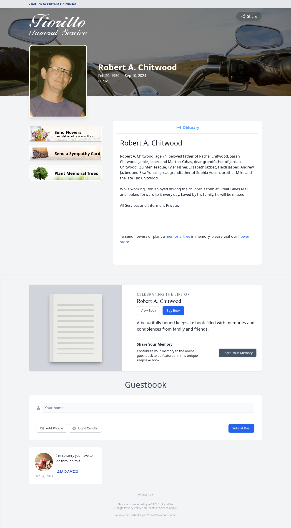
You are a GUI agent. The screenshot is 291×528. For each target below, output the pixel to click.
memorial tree (178, 236)
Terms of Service (157, 508)
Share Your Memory (238, 353)
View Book (148, 310)
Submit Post (241, 428)
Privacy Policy (132, 508)
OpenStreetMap (150, 515)
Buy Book (173, 310)
